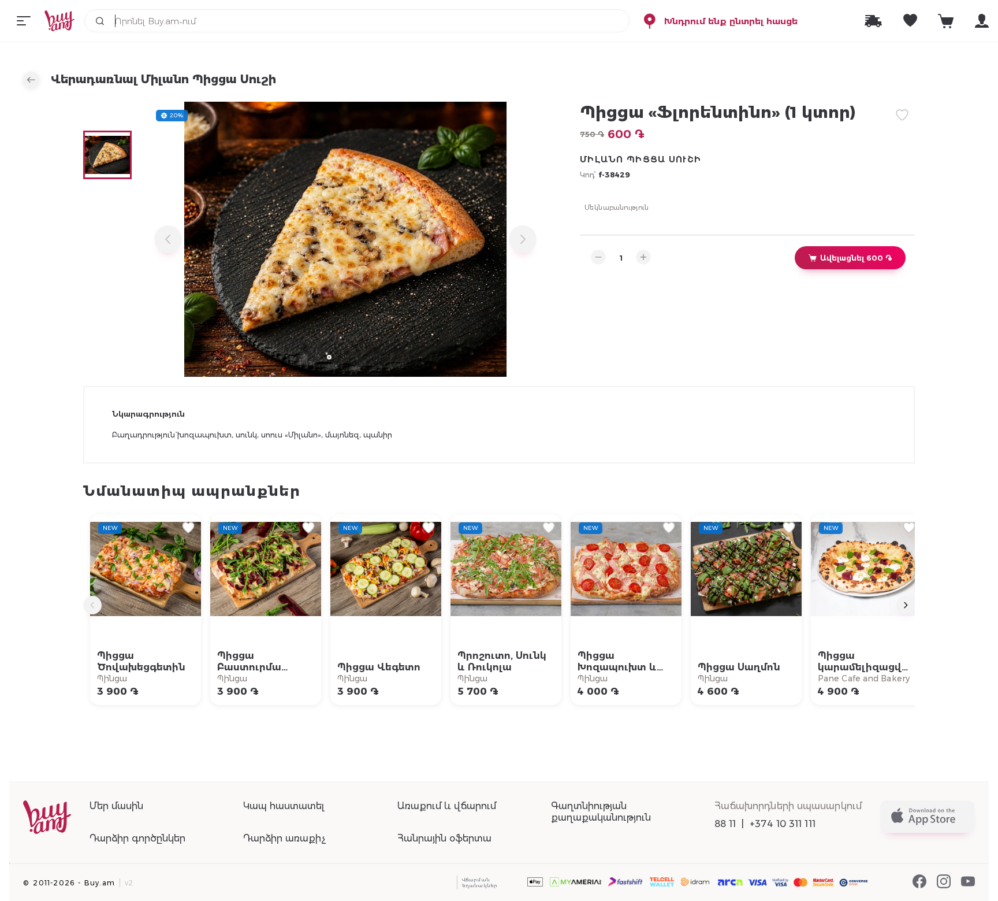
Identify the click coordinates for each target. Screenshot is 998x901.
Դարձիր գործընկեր (137, 838)
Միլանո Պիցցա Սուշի (640, 159)
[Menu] (24, 20)
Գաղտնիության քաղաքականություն (601, 811)
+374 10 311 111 (782, 823)
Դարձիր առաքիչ (284, 838)
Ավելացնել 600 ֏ (856, 257)
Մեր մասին (116, 805)
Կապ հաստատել (283, 805)
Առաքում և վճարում (446, 805)
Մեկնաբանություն (616, 207)
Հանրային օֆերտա (444, 838)
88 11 (725, 823)
